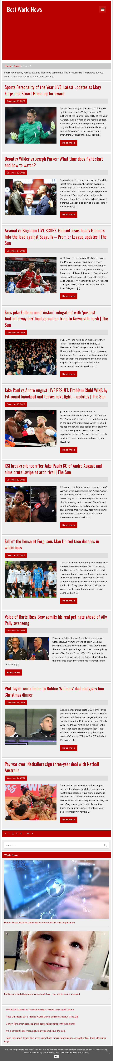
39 (27, 833)
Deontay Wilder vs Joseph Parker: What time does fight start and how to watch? (54, 161)
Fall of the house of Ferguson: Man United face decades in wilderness (52, 544)
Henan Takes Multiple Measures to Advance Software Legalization (39, 922)
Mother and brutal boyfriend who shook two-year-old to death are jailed (42, 993)
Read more (68, 142)
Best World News (24, 9)
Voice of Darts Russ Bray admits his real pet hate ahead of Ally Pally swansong (56, 619)
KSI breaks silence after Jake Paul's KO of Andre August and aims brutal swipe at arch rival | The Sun (53, 468)
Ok (56, 1056)
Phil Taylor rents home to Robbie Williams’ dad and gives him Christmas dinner (54, 691)
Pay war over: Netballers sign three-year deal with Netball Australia (52, 767)
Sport (17, 65)
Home (8, 65)
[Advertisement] (56, 39)
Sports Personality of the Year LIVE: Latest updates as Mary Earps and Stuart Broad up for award (53, 90)
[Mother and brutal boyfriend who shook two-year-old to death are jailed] (56, 989)
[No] (109, 1053)
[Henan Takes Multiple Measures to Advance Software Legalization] (56, 917)
